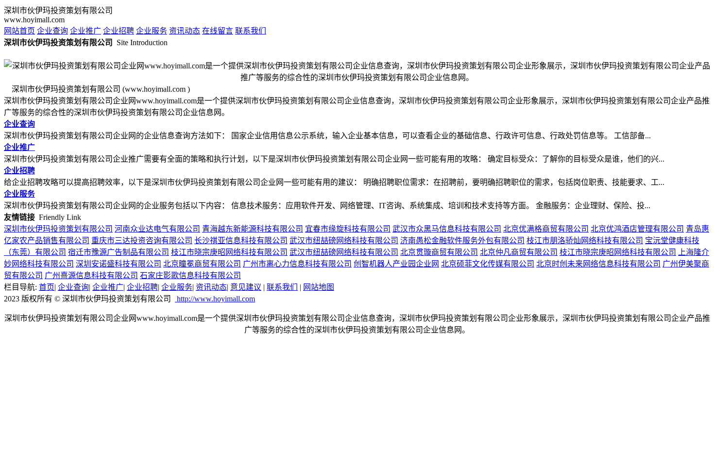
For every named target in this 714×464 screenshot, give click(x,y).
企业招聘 (118, 31)
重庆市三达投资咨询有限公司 (141, 240)
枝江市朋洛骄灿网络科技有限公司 (585, 240)
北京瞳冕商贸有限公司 (202, 264)
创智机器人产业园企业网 (396, 264)
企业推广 (85, 31)
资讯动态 (184, 31)
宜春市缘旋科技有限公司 (348, 229)
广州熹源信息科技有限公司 (91, 275)
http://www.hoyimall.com (215, 299)
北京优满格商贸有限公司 (546, 229)
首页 (46, 287)
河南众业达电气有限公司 (157, 229)
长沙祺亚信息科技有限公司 (241, 240)
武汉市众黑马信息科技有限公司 (446, 229)
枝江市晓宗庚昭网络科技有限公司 (229, 252)
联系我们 (250, 31)
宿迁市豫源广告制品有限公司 (118, 252)
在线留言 (217, 31)
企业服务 (151, 31)
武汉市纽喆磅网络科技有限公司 (343, 240)
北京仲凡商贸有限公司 (519, 252)
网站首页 (19, 31)
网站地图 (318, 287)
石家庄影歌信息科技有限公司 (190, 275)
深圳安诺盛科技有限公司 (118, 264)
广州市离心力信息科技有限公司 (297, 264)
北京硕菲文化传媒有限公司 (487, 264)
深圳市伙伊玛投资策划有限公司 (58, 229)
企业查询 (52, 31)
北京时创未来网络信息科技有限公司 (598, 264)
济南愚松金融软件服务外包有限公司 (462, 240)
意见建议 (245, 287)
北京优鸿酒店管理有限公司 (637, 229)
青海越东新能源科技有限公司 (252, 229)
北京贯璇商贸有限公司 (439, 252)
